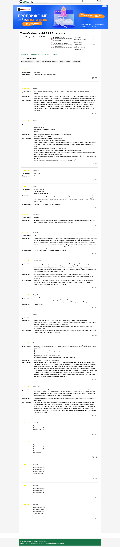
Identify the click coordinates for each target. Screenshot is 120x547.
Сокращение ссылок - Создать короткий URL (34, 541)
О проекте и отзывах (42, 3)
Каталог (28, 543)
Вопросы (54, 54)
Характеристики (35, 54)
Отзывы (24, 54)
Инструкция (45, 54)
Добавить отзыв (58, 46)
